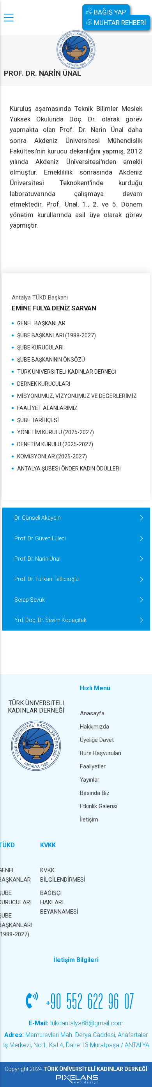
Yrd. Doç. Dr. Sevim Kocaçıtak (50, 620)
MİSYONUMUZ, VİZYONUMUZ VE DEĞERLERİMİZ (77, 396)
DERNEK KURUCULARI (43, 384)
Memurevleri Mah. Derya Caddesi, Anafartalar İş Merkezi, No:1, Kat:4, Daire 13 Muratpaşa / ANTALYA (76, 1040)
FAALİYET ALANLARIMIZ (47, 408)
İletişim (89, 819)
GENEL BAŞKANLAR (41, 323)
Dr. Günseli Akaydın (37, 518)
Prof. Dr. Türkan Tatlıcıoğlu (46, 579)
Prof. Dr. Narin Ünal (37, 559)
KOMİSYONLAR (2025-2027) (52, 456)
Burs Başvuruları (100, 753)
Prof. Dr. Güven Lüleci (40, 538)
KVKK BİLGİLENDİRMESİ (57, 875)
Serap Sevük (29, 600)
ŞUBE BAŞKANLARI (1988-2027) (56, 335)
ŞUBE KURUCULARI (40, 347)
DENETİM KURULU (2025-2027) (55, 444)
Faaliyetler (93, 766)
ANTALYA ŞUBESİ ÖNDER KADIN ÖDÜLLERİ (69, 468)
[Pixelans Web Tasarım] (76, 1078)
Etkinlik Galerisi (98, 806)
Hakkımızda (94, 726)
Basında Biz (95, 793)
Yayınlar (89, 779)
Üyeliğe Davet (97, 739)
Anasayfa (92, 713)
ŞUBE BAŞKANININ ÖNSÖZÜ (51, 359)
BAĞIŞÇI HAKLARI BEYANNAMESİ (57, 902)
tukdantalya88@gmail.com (76, 1023)
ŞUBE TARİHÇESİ (38, 420)
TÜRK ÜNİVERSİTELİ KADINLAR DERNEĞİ (67, 372)
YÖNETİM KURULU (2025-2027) (55, 432)
